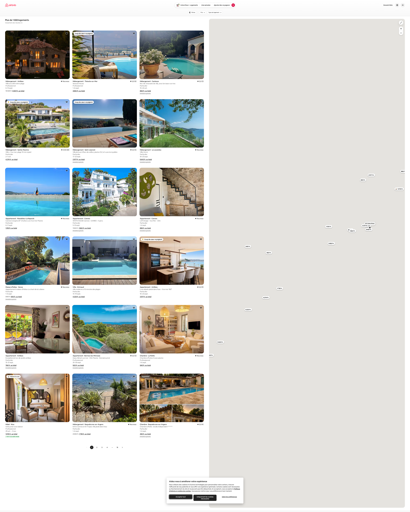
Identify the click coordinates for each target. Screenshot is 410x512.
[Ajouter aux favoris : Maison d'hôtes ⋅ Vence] (66, 239)
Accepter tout (181, 497)
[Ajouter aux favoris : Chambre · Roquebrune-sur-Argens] (201, 376)
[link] (86, 447)
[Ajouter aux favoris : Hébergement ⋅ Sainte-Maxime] (66, 102)
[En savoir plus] (21, 22)
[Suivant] (122, 447)
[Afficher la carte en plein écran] (401, 23)
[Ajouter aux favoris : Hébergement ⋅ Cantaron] (201, 33)
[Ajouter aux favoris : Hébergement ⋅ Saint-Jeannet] (134, 102)
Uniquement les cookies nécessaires (205, 498)
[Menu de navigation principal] (403, 5)
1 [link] (91, 447)
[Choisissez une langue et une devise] (397, 5)
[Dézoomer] (401, 28)
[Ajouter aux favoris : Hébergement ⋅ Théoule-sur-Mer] (134, 33)
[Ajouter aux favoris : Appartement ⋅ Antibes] (201, 239)
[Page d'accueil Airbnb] (10, 5)
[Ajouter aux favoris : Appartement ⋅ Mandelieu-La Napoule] (66, 170)
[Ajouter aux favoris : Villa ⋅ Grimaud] (134, 239)
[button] (18, 91)
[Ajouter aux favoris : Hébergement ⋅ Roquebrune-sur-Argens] (134, 376)
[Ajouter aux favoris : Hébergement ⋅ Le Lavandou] (201, 102)
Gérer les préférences (229, 497)
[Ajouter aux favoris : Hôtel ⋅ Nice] (66, 376)
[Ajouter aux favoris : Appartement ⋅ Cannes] (134, 170)
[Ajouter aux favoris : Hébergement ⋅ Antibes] (66, 33)
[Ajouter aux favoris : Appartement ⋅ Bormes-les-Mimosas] (134, 307)
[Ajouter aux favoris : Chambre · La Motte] (201, 307)
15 (117, 447)
